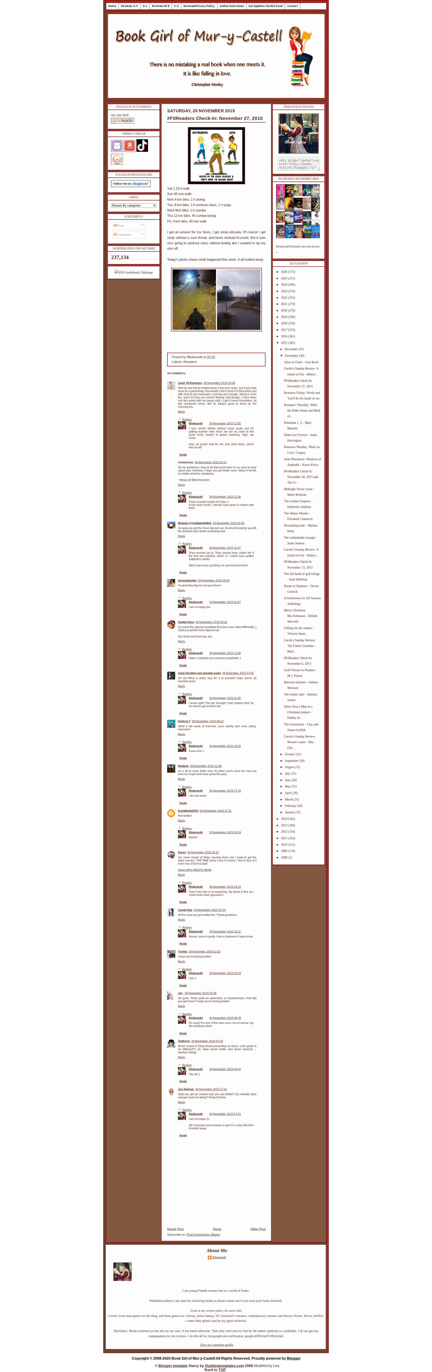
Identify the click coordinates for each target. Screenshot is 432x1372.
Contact (292, 6)
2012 (284, 831)
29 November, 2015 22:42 (225, 973)
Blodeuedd (195, 423)
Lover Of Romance (190, 383)
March (289, 799)
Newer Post (175, 1229)
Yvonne (182, 951)
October (290, 754)
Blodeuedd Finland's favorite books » (298, 249)
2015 (284, 343)
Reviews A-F (129, 6)
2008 (284, 857)
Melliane (183, 766)
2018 (284, 323)
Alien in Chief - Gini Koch (301, 362)
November (292, 355)
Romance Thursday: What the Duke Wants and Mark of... (302, 410)
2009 (284, 851)
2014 (284, 819)
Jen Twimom (186, 1089)
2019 (284, 317)
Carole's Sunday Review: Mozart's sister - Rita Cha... (300, 742)
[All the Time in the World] (299, 222)
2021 (284, 304)
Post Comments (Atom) (203, 1234)
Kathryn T (184, 721)
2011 (284, 838)
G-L (145, 6)
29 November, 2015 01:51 (211, 462)
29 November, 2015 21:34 (209, 910)
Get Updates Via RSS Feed (266, 6)
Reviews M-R (160, 6)
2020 (284, 310)
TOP (222, 1370)
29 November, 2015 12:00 (225, 746)
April (288, 793)
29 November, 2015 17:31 (216, 810)
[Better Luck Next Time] (299, 195)
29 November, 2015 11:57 (225, 547)
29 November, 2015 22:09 (225, 832)
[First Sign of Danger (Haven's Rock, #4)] (308, 195)
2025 (284, 278)
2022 (284, 297)
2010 (284, 844)
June (288, 780)
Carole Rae (185, 910)
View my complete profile (216, 1345)
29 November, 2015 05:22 (211, 622)
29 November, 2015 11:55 (225, 423)
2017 (284, 330)
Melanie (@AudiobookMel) (194, 523)
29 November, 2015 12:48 (206, 766)
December (292, 349)
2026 (284, 272)
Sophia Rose (186, 622)
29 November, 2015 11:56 (225, 496)
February (291, 805)
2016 (284, 336)
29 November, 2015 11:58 (225, 653)
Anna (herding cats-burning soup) (199, 673)
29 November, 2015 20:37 (203, 852)
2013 (284, 825)
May (288, 786)
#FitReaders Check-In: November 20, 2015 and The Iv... (301, 477)
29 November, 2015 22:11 (225, 931)
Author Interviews (232, 6)
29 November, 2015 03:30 (228, 523)
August (290, 767)
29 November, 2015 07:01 (238, 673)
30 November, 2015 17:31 (211, 1089)
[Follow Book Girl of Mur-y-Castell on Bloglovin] (131, 186)
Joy (180, 993)
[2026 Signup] (134, 272)
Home (112, 6)
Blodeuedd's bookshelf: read (298, 178)
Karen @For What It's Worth (195, 870)
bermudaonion (187, 580)
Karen (182, 852)
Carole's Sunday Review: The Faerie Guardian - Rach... (300, 646)
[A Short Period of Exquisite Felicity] (282, 208)
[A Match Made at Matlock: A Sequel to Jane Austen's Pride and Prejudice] (308, 208)
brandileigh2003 (188, 810)
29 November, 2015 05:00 (214, 580)
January (290, 812)
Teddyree (184, 1041)
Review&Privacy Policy (199, 6)
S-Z (176, 6)
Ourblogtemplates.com (224, 1366)
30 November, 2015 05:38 (200, 993)
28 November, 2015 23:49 (219, 383)
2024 (284, 284)
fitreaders (190, 361)
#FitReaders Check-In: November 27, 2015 (215, 118)
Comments (124, 234)
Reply (181, 411)
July (288, 773)
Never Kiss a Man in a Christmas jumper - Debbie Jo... (298, 712)
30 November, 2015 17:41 (225, 1114)
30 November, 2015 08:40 (225, 1069)
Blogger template (173, 1366)
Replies (187, 419)
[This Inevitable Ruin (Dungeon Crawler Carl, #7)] (282, 222)
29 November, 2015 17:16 (225, 790)
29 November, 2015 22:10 (225, 886)
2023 (284, 291)
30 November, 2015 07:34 (207, 1041)
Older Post (258, 1229)
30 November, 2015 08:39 (225, 1018)
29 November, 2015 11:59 (225, 698)
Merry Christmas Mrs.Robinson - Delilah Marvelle (300, 616)
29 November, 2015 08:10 (208, 721)
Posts (120, 225)
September (292, 760)
